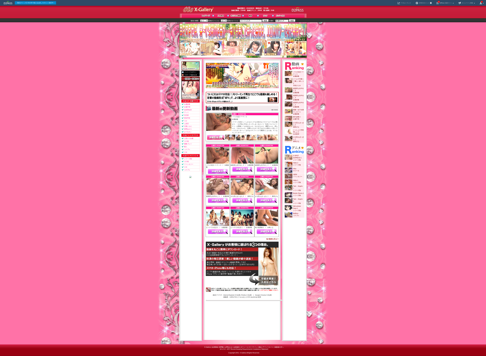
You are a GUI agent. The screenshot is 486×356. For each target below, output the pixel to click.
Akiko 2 (295, 163)
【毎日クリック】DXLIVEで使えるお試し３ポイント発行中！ (35, 3)
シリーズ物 (188, 159)
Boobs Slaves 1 (298, 193)
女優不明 (187, 107)
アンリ (186, 112)
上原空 (186, 123)
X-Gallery (207, 347)
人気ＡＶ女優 (188, 138)
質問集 (221, 347)
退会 (260, 347)
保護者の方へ (279, 347)
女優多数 (187, 104)
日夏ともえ (188, 126)
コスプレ (187, 149)
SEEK (295, 174)
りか (185, 121)
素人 (185, 147)
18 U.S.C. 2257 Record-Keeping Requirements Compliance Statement (244, 349)
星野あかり (188, 129)
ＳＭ (185, 152)
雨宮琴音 (187, 118)
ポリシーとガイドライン (249, 347)
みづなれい (188, 132)
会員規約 (237, 347)
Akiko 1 (295, 180)
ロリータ (296, 171)
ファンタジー (188, 164)
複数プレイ (188, 144)
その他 (186, 141)
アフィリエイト (268, 347)
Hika (294, 169)
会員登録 (215, 347)
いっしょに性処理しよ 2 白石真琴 (298, 132)
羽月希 (186, 115)
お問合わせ (228, 347)
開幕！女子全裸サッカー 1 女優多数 (298, 112)
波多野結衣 (188, 110)
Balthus (295, 213)
